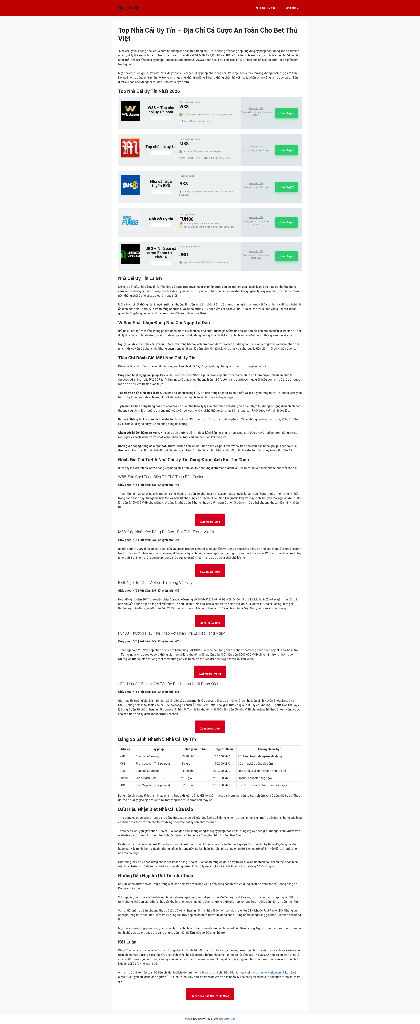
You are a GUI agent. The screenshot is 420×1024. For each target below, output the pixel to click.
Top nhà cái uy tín (161, 147)
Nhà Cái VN (128, 8)
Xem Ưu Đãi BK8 (210, 623)
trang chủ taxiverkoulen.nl (267, 972)
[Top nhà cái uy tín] (130, 156)
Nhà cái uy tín (161, 219)
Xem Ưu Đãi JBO (210, 728)
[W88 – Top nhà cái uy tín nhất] (130, 120)
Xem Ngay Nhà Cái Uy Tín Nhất (210, 996)
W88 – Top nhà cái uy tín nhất (161, 110)
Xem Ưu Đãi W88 (210, 521)
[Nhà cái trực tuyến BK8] (130, 193)
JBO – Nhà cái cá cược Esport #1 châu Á (161, 252)
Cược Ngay (286, 113)
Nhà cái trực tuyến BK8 (161, 183)
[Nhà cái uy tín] (130, 229)
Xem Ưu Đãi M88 (210, 572)
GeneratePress (227, 1018)
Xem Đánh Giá (256, 108)
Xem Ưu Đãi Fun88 (210, 673)
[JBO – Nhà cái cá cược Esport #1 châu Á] (130, 262)
